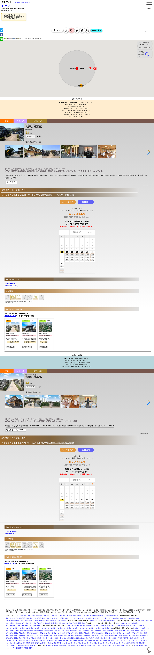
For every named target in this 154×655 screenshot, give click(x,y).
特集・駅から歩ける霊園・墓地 (35, 618)
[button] (81, 85)
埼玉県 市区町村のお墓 (72, 640)
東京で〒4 (40, 628)
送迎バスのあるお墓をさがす (14, 621)
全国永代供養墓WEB (98, 616)
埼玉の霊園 (74, 645)
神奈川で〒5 (85, 628)
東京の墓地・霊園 (62, 631)
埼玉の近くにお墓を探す (101, 643)
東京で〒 (67, 626)
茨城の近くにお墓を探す (117, 643)
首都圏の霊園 (91, 645)
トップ (5, 5)
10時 (67, 254)
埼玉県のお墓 (20, 643)
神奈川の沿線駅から (134, 623)
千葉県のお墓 (30, 643)
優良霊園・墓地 (10, 316)
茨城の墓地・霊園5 (11, 638)
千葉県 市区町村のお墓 (87, 640)
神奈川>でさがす (21, 631)
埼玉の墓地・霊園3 (142, 633)
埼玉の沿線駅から (11, 626)
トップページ (18, 616)
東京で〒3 (140, 626)
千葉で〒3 (25, 628)
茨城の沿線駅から (35, 626)
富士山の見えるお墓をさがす (113, 618)
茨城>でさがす (51, 631)
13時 (67, 257)
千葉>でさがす (41, 631)
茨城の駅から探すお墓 (58, 623)
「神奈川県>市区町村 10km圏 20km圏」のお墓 (73, 638)
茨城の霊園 (82, 645)
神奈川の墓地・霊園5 (115, 635)
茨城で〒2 (133, 626)
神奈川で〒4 (47, 628)
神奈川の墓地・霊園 (75, 631)
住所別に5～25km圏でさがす (142, 628)
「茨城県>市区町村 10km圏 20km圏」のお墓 (19, 640)
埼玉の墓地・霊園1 (11, 633)
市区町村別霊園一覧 (132, 643)
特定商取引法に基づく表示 (29, 645)
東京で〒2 (102, 626)
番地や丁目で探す (24, 638)
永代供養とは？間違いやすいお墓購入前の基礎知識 (75, 616)
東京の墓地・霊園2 (50, 633)
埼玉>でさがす (31, 631)
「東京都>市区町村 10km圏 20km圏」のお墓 (44, 638)
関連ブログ (124, 645)
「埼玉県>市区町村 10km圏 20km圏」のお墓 (102, 638)
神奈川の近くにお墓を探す (68, 643)
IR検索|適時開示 (27, 648)
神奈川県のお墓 (10, 643)
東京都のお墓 (145, 640)
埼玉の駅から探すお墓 (28, 623)
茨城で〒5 (108, 628)
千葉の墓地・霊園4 (77, 635)
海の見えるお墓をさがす (131, 618)
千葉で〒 (88, 626)
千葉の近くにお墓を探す (85, 643)
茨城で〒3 (32, 628)
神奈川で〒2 (110, 626)
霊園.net (117, 645)
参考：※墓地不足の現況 (62, 195)
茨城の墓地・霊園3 (24, 635)
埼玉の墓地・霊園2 (77, 633)
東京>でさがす (10, 631)
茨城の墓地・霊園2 (102, 633)
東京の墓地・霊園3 (115, 633)
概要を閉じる (30, 136)
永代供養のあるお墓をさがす (95, 618)
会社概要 (141, 643)
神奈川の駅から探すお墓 (13, 623)
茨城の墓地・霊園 (112, 631)
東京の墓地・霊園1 (124, 631)
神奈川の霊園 (58, 645)
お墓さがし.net (109, 645)
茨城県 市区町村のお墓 (102, 640)
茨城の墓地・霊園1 (37, 633)
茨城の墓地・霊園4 (89, 635)
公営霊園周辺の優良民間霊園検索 (56, 621)
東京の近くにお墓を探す (51, 643)
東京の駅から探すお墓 (144, 621)
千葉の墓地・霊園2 (89, 633)
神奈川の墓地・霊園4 (50, 635)
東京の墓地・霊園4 (37, 635)
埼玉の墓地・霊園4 (64, 635)
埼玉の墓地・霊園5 (129, 635)
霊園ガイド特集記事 (112, 616)
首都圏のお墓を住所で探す (118, 640)
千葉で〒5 (101, 628)
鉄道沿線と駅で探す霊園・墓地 (75, 623)
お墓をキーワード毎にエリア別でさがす (102, 621)
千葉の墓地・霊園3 (11, 635)
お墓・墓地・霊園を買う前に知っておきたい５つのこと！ (41, 616)
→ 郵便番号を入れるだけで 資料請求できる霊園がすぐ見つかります (13, 17)
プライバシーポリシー (12, 645)
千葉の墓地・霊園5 (142, 635)
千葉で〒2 (125, 626)
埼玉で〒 (82, 626)
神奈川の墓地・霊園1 (137, 631)
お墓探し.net (100, 645)
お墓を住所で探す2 (133, 640)
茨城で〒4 (70, 628)
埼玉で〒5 (94, 628)
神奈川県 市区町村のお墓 (56, 640)
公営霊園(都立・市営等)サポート (34, 621)
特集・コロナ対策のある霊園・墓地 (57, 618)
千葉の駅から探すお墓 (43, 623)
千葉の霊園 (66, 645)
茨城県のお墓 (39, 643)
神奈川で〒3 (9, 628)
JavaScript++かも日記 (140, 645)
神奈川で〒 (75, 626)
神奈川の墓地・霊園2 (63, 633)
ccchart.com (9, 648)
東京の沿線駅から (121, 623)
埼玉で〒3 (18, 628)
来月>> (90, 232)
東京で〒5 (78, 628)
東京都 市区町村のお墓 (41, 640)
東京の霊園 (49, 645)
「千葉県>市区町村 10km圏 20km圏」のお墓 (130, 638)
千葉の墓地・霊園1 (24, 633)
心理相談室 (17, 648)
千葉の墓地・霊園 (100, 631)
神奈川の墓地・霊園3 (128, 633)
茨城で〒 (95, 626)
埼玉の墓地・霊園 (88, 631)
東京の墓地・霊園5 (102, 635)
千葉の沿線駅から (23, 626)
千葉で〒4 (63, 628)
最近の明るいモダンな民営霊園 (15, 618)
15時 (67, 260)
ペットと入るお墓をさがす (77, 618)
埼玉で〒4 (56, 628)
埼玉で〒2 (118, 626)
